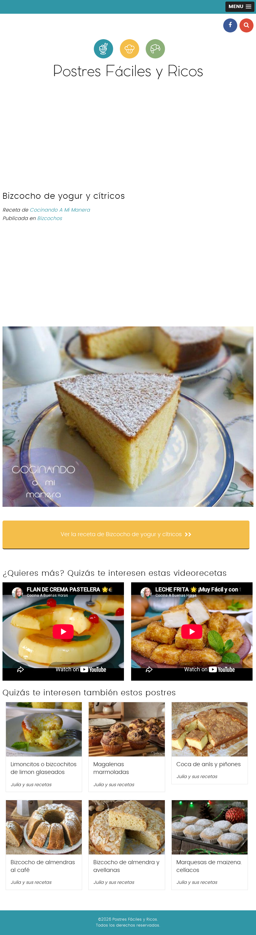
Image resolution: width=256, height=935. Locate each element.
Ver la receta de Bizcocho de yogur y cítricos (121, 534)
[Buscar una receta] (246, 25)
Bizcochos (49, 218)
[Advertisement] (128, 138)
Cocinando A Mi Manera (60, 210)
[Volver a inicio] (128, 78)
